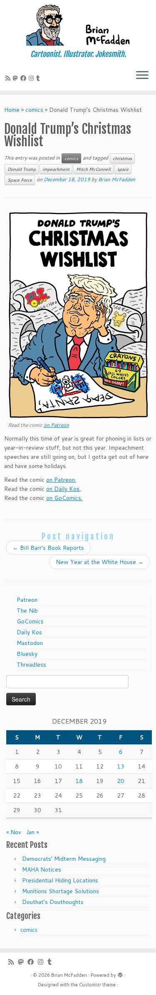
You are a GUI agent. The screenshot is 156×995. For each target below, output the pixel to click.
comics (34, 110)
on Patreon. (61, 479)
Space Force (19, 180)
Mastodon (30, 643)
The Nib (27, 610)
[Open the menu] (142, 75)
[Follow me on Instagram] (32, 78)
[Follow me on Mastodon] (16, 78)
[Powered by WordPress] (120, 973)
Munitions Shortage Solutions (60, 891)
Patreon (27, 600)
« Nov (13, 832)
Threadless (31, 664)
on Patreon (56, 425)
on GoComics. (64, 498)
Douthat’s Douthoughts (53, 902)
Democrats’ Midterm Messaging (64, 859)
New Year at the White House (100, 562)
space (123, 169)
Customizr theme (97, 984)
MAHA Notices (41, 869)
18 (79, 781)
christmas (122, 158)
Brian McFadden (116, 179)
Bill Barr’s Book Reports (48, 548)
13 (120, 766)
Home (12, 110)
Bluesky (27, 654)
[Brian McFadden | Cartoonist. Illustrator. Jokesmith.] (78, 25)
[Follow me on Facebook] (24, 78)
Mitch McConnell (93, 169)
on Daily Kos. (63, 489)
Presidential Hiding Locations (60, 880)
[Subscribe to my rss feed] (9, 78)
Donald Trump (21, 169)
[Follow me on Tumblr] (39, 78)
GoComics (30, 621)
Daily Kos (29, 632)
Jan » (32, 832)
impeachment (55, 169)
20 (120, 781)
